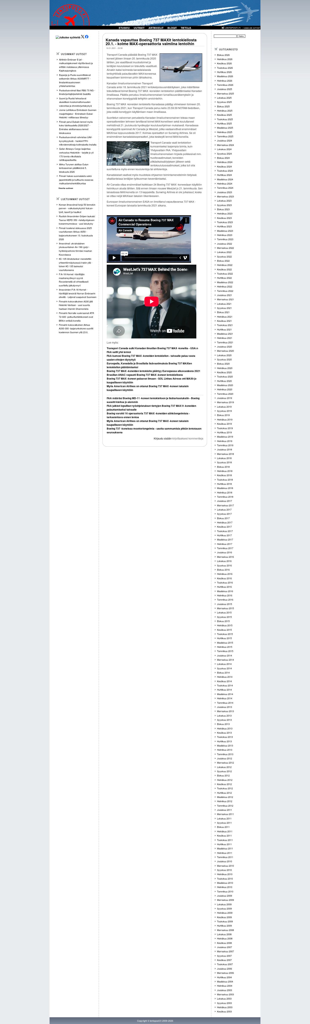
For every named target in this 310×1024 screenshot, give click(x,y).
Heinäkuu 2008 (224, 938)
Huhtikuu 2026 (224, 72)
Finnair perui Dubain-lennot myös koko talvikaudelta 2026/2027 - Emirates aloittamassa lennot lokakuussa (76, 127)
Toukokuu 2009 (225, 921)
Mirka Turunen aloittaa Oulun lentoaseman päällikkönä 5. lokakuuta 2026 (73, 168)
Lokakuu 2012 (224, 767)
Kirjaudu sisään (163, 438)
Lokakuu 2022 (224, 252)
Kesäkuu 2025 (224, 114)
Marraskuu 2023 (225, 196)
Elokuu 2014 (223, 672)
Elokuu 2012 (223, 775)
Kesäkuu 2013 (224, 732)
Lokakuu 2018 (224, 458)
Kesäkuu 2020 (224, 372)
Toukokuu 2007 (225, 964)
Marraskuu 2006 (225, 972)
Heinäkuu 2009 (224, 912)
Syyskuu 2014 (224, 668)
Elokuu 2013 (223, 724)
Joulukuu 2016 (224, 552)
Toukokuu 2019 (225, 428)
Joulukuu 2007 (224, 947)
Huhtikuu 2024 (224, 175)
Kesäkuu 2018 (224, 475)
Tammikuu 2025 (225, 136)
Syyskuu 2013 (224, 719)
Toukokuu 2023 (225, 222)
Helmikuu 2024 (224, 183)
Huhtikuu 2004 (224, 977)
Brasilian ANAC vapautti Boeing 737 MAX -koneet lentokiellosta (145, 375)
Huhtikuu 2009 (224, 925)
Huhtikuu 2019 (224, 432)
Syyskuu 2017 (224, 513)
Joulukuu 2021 (224, 295)
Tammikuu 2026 (225, 84)
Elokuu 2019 (223, 415)
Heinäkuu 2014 (224, 676)
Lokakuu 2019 (224, 406)
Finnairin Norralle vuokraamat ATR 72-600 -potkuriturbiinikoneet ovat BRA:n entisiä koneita (76, 316)
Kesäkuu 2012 (224, 784)
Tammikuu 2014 (225, 702)
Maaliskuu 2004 (225, 981)
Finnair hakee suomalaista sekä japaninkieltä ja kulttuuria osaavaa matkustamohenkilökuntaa (76, 179)
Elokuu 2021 (223, 312)
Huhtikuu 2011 (224, 844)
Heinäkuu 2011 (224, 831)
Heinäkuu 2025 (224, 110)
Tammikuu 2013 (225, 754)
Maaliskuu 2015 (225, 642)
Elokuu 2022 (223, 260)
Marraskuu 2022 (225, 247)
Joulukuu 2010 (224, 861)
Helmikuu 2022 (224, 286)
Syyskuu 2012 (224, 771)
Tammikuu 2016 (225, 599)
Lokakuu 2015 (224, 612)
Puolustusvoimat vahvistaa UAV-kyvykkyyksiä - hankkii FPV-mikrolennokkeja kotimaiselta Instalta (77, 140)
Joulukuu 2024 (224, 140)
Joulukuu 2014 (224, 655)
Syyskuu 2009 (224, 908)
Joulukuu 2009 (224, 895)
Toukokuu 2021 (225, 325)
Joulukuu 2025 (224, 89)
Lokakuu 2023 (224, 200)
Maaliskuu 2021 (225, 333)
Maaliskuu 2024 (225, 179)
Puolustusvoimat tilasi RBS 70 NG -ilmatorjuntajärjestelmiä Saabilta (77, 92)
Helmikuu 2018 (224, 492)
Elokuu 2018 (223, 466)
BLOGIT (172, 28)
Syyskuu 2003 (224, 1003)
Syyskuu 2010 (224, 870)
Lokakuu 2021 (224, 303)
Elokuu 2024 (223, 157)
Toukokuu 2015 (225, 634)
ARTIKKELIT (155, 28)
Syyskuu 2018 (224, 462)
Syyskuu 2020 (224, 359)
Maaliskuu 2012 (225, 797)
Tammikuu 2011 (225, 857)
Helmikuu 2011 (224, 852)
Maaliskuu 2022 (225, 282)
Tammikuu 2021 (225, 342)
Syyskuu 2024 (224, 153)
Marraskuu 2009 (225, 899)
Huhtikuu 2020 (224, 381)
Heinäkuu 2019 (224, 419)
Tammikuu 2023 (225, 239)
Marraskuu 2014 (225, 659)
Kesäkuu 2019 (224, 423)
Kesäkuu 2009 (224, 917)
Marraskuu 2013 (225, 711)
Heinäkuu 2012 (224, 779)
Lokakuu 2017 (224, 509)
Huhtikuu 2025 (224, 123)
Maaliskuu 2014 (225, 694)
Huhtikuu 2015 (224, 638)
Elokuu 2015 (223, 621)
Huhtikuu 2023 (224, 226)
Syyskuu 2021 (224, 308)
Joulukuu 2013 (224, 707)
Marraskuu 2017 (225, 505)
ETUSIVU (124, 28)
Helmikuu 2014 (224, 698)
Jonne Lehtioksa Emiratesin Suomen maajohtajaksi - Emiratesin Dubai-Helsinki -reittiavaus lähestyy (77, 113)
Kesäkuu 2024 (224, 166)
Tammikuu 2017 (225, 548)
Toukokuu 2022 (225, 273)
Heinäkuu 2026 (224, 59)
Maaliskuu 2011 (225, 848)
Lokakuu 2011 (224, 818)
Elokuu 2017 (223, 518)
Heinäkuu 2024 (224, 162)
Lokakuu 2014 (224, 664)
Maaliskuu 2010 (225, 882)
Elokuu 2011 (223, 827)
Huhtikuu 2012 (224, 792)
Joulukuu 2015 (224, 604)
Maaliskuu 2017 (225, 539)
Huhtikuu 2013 (224, 741)
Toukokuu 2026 (225, 67)
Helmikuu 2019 (224, 441)
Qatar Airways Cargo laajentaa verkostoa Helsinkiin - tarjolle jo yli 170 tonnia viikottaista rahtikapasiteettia (76, 154)
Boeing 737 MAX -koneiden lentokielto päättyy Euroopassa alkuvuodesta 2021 (153, 371)
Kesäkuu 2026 (224, 63)
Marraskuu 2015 (225, 608)
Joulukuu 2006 (224, 968)
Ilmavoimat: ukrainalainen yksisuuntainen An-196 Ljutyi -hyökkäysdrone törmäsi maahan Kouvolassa (75, 249)
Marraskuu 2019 (225, 402)
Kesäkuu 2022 (224, 269)
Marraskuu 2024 (225, 145)
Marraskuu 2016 (225, 556)
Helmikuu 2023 (224, 235)
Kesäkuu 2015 (224, 629)
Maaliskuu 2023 (225, 230)
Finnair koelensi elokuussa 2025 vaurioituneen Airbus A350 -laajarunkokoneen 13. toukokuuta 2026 (76, 233)
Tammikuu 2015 (225, 651)
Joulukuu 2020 (224, 346)
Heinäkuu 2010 (224, 874)
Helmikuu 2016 (224, 595)
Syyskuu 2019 (224, 410)
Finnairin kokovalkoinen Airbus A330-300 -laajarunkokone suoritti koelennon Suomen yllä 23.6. (76, 328)
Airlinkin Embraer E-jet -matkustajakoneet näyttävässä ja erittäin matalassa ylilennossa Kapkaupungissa (76, 65)
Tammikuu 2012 (225, 805)
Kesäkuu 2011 (224, 835)
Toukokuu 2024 (225, 170)
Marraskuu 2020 (225, 350)
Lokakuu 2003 (224, 998)
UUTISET (139, 28)
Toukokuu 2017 (225, 531)
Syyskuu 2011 (224, 822)
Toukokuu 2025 (225, 119)
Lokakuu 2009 (224, 904)
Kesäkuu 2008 (224, 943)
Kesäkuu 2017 (224, 526)
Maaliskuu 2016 (225, 591)
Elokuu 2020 (223, 363)
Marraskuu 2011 (225, 814)
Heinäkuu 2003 (224, 1007)
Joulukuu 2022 (224, 243)
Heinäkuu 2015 (224, 625)
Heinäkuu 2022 (224, 265)
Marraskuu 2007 (225, 951)
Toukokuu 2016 (225, 582)
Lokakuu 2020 (224, 355)
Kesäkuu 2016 (224, 578)
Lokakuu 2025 (224, 97)
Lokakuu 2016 (224, 561)
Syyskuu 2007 (224, 955)
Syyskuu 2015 (224, 616)
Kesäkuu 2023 (224, 218)
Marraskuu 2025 (225, 93)
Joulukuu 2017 (224, 501)
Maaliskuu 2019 (225, 436)
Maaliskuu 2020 (225, 385)
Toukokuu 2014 (225, 685)
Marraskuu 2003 (225, 994)
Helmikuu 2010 (224, 887)
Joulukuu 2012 (224, 758)
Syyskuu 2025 (224, 102)
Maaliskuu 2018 (225, 488)
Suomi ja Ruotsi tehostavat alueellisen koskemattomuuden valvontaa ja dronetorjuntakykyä (75, 102)
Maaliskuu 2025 (225, 127)
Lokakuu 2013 (224, 715)
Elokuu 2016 (223, 569)
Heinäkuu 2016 (224, 573)
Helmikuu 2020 (224, 389)
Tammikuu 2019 (225, 445)
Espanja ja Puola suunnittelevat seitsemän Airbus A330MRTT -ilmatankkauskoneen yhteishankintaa (75, 80)
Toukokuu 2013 (225, 736)
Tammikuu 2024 (225, 187)
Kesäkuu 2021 (224, 320)
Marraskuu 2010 (225, 865)
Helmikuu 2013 (224, 749)
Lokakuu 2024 (224, 149)
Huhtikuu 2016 (224, 586)
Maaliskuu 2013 (225, 745)
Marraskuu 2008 (225, 930)
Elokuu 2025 (223, 106)
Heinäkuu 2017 (224, 522)
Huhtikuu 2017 (224, 535)
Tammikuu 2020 (225, 393)
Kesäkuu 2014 (224, 681)
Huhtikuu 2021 (224, 329)
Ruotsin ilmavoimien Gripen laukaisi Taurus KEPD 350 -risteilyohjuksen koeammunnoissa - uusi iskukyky (77, 219)
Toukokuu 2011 (225, 840)
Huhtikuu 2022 (224, 277)
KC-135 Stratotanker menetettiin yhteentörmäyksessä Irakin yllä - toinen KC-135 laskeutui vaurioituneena (75, 264)
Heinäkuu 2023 (224, 213)
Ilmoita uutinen (66, 188)
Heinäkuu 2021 (224, 316)
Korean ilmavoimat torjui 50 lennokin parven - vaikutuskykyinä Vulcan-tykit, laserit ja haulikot (77, 208)
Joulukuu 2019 (224, 398)
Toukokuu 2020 (225, 376)
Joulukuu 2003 (224, 990)
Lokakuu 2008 (224, 934)
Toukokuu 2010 (225, 878)
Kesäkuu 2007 (224, 960)
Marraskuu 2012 (225, 762)
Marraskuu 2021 (225, 299)
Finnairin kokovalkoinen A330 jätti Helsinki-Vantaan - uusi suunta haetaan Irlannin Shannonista (76, 305)
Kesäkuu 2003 (224, 1011)
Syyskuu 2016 (224, 565)
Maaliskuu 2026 (225, 76)
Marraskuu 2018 (225, 453)
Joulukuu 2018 (224, 449)
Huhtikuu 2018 (224, 483)
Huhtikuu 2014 (224, 689)
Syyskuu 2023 (224, 205)
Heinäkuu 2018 (224, 471)
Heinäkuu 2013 (224, 728)
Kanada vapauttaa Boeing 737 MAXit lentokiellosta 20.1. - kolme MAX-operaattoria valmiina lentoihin (151, 41)
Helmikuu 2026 (224, 80)
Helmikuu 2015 (224, 646)
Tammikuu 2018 (225, 496)
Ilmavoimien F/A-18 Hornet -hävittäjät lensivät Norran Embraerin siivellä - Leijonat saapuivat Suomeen (77, 293)
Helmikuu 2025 (224, 132)
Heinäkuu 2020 (224, 368)
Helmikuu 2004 (224, 985)
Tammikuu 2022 (225, 290)
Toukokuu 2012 (225, 788)
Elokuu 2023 (223, 209)
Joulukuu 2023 (224, 192)
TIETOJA (186, 28)
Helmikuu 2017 (224, 544)
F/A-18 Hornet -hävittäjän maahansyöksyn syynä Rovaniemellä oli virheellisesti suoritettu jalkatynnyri (73, 279)
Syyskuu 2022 (224, 256)
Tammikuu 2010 (225, 891)
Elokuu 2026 (223, 55)
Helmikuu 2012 (224, 801)
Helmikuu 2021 (224, 338)
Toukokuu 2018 (225, 479)
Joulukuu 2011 (224, 809)
